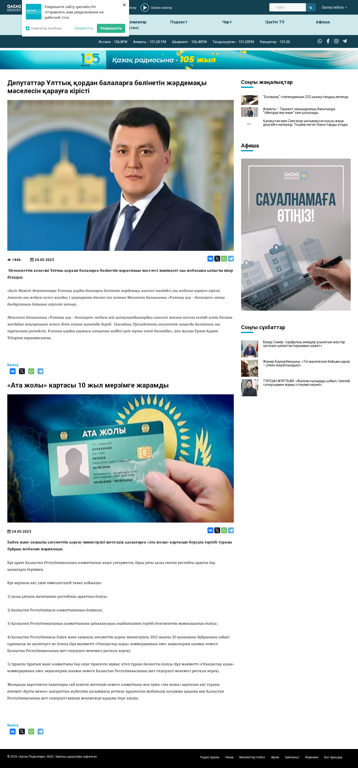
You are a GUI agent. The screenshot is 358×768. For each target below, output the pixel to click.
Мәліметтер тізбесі (252, 757)
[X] (217, 259)
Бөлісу (12, 365)
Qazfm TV (274, 21)
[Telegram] (231, 259)
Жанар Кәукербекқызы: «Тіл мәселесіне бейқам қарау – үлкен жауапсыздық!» (306, 363)
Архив (275, 757)
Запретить (84, 28)
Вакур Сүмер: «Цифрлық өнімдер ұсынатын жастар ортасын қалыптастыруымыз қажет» (304, 344)
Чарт (227, 21)
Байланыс (292, 757)
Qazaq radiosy (333, 7)
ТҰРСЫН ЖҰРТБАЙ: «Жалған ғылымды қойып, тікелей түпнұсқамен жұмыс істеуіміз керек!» (306, 383)
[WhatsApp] (224, 259)
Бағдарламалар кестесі (131, 24)
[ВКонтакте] (210, 259)
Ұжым (229, 757)
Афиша (323, 21)
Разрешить (111, 28)
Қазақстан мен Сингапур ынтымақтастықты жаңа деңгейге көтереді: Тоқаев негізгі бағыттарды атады (305, 122)
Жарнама (311, 757)
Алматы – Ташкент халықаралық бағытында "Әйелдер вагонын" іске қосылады (299, 111)
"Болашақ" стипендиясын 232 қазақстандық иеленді (305, 97)
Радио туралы (209, 757)
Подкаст (179, 21)
